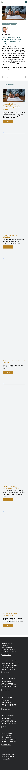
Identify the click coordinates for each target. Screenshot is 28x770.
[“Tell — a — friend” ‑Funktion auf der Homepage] (14, 308)
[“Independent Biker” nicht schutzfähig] (14, 182)
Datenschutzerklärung (8, 756)
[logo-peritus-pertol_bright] (2, 2)
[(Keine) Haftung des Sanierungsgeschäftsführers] (14, 433)
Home (3, 754)
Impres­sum (9, 754)
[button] (22, 2)
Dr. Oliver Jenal (6, 34)
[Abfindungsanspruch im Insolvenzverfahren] (14, 561)
